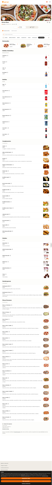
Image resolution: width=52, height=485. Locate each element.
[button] (5, 2)
